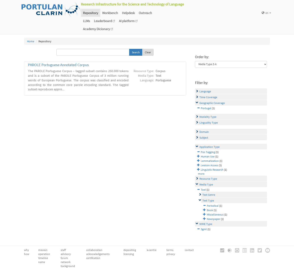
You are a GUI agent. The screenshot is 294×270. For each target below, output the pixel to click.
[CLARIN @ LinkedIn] (250, 250)
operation (44, 254)
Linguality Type (208, 122)
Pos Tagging (208, 152)
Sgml (204, 229)
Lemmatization (210, 161)
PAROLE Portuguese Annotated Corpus (58, 64)
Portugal (206, 108)
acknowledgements (98, 254)
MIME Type (205, 224)
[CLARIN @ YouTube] (266, 250)
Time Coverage (208, 97)
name (41, 262)
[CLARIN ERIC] (220, 250)
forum (64, 258)
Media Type (206, 184)
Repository (90, 13)
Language (205, 91)
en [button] (267, 13)
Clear (148, 52)
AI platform (127, 21)
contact (189, 250)
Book (210, 210)
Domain (204, 132)
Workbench (110, 13)
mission (42, 250)
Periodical (213, 206)
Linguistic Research (212, 169)
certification (93, 258)
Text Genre (208, 194)
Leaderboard (103, 21)
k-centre (151, 250)
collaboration (94, 250)
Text (203, 189)
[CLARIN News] (243, 250)
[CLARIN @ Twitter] (258, 250)
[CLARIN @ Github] (235, 250)
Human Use (208, 156)
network (66, 262)
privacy (170, 254)
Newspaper (213, 219)
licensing (128, 254)
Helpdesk (128, 13)
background (68, 266)
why (26, 250)
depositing (129, 250)
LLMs (86, 21)
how (26, 254)
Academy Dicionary (97, 29)
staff (63, 250)
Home (30, 41)
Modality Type (207, 117)
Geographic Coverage (212, 103)
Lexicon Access (209, 165)
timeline (43, 258)
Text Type (208, 200)
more (201, 173)
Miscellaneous (215, 214)
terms (169, 250)
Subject (203, 137)
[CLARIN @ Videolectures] (228, 250)
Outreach (145, 13)
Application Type (209, 147)
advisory (66, 254)
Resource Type (208, 178)
